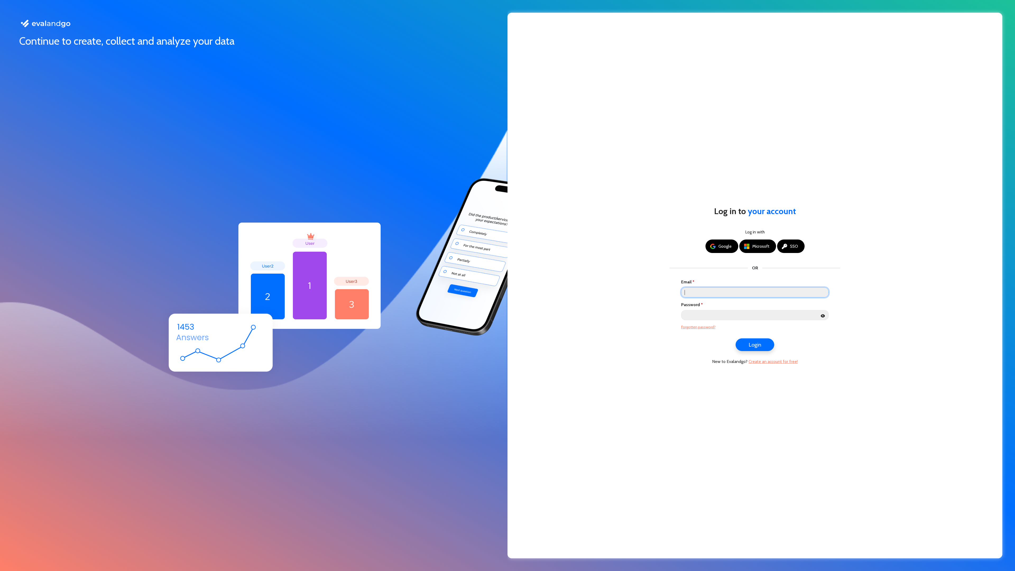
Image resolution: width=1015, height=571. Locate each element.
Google (725, 246)
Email (686, 281)
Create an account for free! (773, 361)
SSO (794, 246)
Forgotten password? (698, 327)
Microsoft (760, 246)
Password (690, 304)
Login (755, 345)
